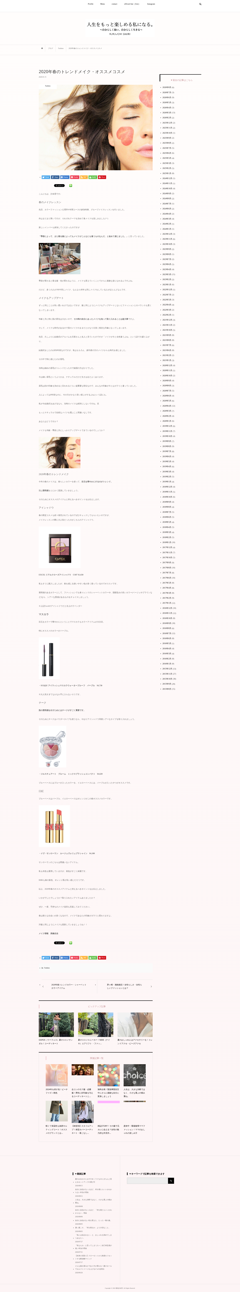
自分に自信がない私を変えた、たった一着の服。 (93, 1220)
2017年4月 (166, 588)
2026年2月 (166, 118)
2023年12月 (167, 234)
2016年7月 (166, 633)
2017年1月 (166, 603)
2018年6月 (166, 517)
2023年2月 (166, 279)
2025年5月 (166, 158)
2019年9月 (166, 441)
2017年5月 (166, 583)
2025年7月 (166, 148)
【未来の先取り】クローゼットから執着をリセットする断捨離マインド (93, 1257)
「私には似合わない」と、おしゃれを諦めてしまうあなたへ (93, 1236)
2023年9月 (166, 249)
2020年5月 (166, 401)
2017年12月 (167, 547)
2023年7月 (166, 259)
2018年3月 (166, 532)
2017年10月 (167, 557)
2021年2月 (166, 355)
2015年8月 (166, 689)
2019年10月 (167, 436)
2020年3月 (166, 411)
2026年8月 (166, 87)
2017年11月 (167, 552)
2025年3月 (166, 163)
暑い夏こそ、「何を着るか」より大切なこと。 (92, 1228)
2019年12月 (167, 426)
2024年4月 (166, 214)
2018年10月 (167, 497)
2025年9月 (166, 138)
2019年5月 (166, 461)
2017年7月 (166, 573)
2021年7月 (166, 345)
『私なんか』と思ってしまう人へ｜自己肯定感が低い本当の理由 (93, 1246)
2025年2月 (166, 168)
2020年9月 (166, 381)
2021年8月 (166, 340)
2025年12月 (167, 123)
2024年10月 (167, 188)
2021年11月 (167, 325)
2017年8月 (166, 568)
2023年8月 (166, 254)
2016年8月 (166, 628)
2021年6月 (166, 350)
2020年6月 (166, 396)
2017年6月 (166, 578)
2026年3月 (166, 113)
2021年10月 (167, 330)
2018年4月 (166, 527)
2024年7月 (166, 204)
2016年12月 (167, 608)
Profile (90, 4)
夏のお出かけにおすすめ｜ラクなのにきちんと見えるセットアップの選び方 (93, 1180)
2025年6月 (166, 153)
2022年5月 (166, 300)
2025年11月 (167, 128)
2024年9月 (166, 193)
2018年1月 (166, 542)
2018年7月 (166, 512)
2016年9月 (166, 623)
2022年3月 (166, 310)
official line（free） (132, 4)
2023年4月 (166, 269)
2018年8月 (166, 507)
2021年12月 (167, 320)
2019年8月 (166, 446)
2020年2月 (166, 416)
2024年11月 (167, 183)
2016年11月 (167, 613)
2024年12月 (167, 178)
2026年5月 (166, 102)
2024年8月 (166, 198)
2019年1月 (166, 482)
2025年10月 (167, 133)
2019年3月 (166, 472)
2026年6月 (166, 97)
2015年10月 (167, 679)
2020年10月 (167, 376)
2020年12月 (167, 365)
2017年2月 (166, 598)
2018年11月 (167, 492)
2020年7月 (166, 391)
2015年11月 (167, 674)
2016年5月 (166, 643)
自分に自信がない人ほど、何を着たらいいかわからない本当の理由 (93, 1190)
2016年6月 (166, 638)
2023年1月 (166, 285)
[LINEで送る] (70, 185)
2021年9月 (166, 335)
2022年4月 (166, 305)
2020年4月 (166, 406)
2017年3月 (166, 593)
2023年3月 (166, 274)
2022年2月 (166, 315)
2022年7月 (166, 295)
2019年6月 (166, 456)
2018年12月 (167, 487)
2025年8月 (166, 143)
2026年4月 (166, 108)
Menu (102, 4)
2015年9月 (166, 684)
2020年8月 (166, 386)
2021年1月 (166, 360)
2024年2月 (166, 224)
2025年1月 (166, 173)
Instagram (151, 4)
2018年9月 (166, 502)
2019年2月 (166, 477)
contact (114, 4)
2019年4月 (166, 466)
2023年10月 (167, 244)
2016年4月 (166, 649)
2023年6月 (166, 264)
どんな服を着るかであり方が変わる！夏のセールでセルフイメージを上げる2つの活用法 (93, 1267)
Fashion (47, 968)
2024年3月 (166, 219)
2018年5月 (166, 522)
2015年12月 (167, 669)
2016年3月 (166, 654)
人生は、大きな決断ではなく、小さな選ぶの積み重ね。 (93, 1201)
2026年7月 (166, 92)
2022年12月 (167, 290)
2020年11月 (167, 370)
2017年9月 (166, 562)
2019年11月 (167, 431)
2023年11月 (167, 239)
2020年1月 (166, 421)
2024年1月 (166, 229)
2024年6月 (166, 209)
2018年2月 (166, 537)
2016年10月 (167, 618)
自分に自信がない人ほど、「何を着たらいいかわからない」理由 (93, 1211)
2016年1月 (166, 664)
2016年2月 (166, 659)
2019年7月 (166, 451)
